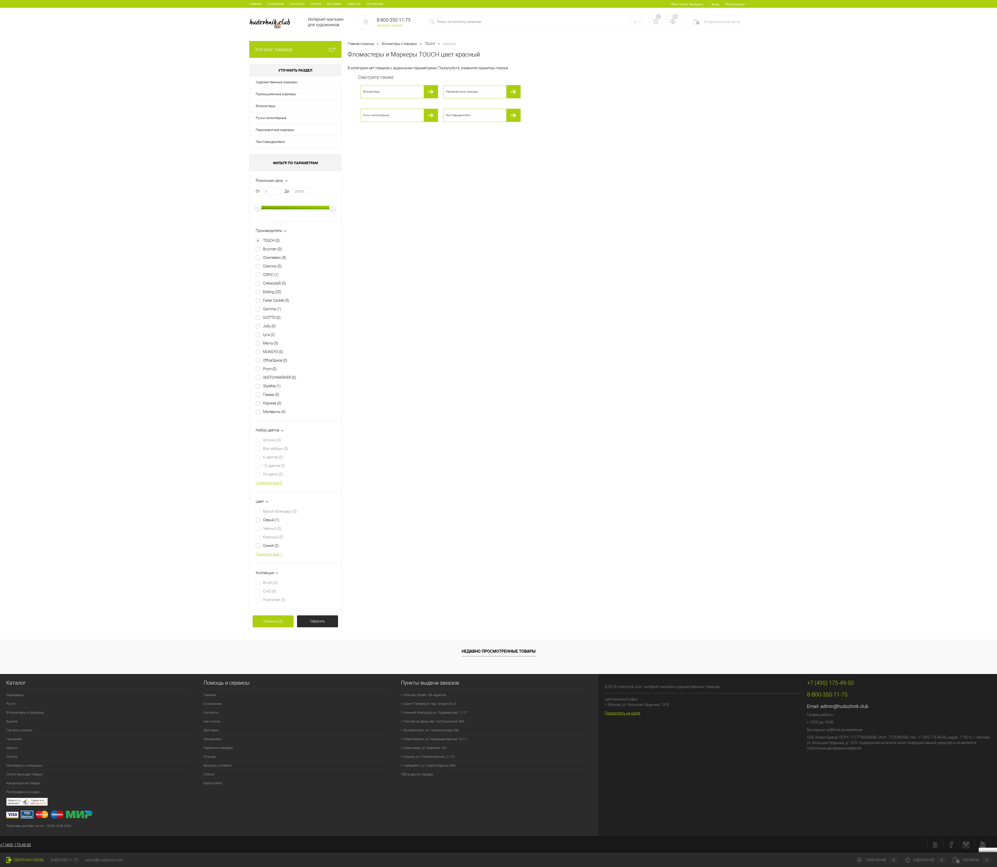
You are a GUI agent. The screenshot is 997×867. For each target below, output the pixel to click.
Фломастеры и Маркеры (25, 712)
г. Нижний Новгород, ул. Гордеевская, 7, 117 (434, 712)
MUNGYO (273, 352)
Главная (255, 4)
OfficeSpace (275, 360)
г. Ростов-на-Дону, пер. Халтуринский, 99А (432, 721)
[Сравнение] (672, 21)
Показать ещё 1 (269, 554)
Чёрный (272, 528)
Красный (273, 537)
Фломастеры (266, 106)
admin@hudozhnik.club (844, 706)
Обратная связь (28, 860)
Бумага (11, 721)
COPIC (271, 275)
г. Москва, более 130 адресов (423, 695)
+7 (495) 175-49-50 (15, 845)
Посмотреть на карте (622, 713)
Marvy (270, 343)
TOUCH (271, 240)
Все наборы (275, 448)
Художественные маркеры (277, 82)
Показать (273, 621)
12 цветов (274, 466)
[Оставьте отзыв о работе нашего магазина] (302, 802)
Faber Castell (276, 300)
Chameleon (274, 258)
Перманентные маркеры (275, 130)
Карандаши (15, 695)
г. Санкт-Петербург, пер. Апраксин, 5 (428, 704)
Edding (272, 292)
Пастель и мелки (19, 730)
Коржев (272, 403)
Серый (271, 520)
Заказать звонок (390, 25)
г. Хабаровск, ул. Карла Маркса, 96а (428, 765)
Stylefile (272, 386)
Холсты (12, 757)
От (258, 191)
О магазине (275, 4)
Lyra (269, 335)
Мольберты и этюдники (24, 765)
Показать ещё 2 (269, 483)
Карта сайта (213, 783)
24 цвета (273, 474)
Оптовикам (375, 4)
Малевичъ (274, 412)
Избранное (928, 860)
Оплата (316, 4)
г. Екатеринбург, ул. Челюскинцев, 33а (430, 730)
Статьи (209, 774)
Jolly (269, 326)
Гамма (271, 395)
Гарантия (354, 4)
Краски (11, 748)
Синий (271, 545)
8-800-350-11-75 (64, 860)
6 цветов (273, 457)
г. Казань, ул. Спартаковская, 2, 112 (427, 757)
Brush (270, 583)
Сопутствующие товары (24, 774)
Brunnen (272, 249)
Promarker (274, 600)
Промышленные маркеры (276, 94)
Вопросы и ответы (218, 765)
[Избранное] (656, 21)
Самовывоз (213, 739)
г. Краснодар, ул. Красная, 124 (423, 748)
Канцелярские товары (23, 783)
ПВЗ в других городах (417, 774)
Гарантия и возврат (218, 748)
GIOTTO (272, 317)
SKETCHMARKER (279, 377)
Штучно (272, 440)
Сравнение (880, 860)
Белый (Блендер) (280, 511)
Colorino (272, 266)
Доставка (334, 4)
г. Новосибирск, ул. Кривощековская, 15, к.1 (434, 739)
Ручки (10, 704)
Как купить (212, 721)
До (287, 191)
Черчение (13, 739)
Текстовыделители (270, 142)
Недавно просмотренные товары (499, 651)
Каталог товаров (273, 49)
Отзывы (210, 757)
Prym (270, 369)
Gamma (272, 309)
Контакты (297, 4)
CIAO (269, 591)
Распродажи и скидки (23, 792)
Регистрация (735, 4)
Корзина (975, 860)
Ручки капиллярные (271, 118)
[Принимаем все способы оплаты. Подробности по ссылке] (302, 815)
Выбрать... (697, 4)
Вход (715, 4)
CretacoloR (274, 283)
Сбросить (317, 621)
